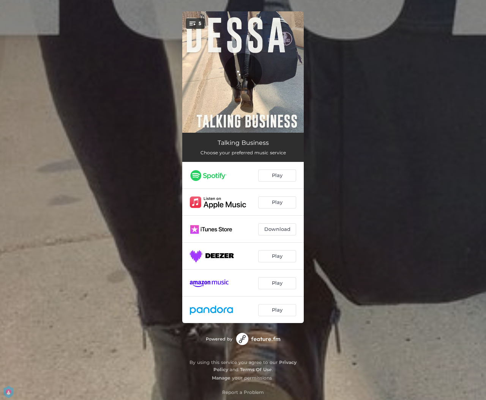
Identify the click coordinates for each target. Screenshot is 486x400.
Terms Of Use (256, 369)
